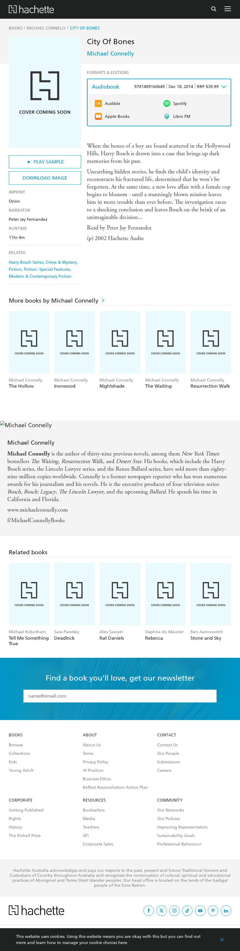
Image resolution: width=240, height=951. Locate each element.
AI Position (93, 771)
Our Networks (170, 810)
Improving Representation (182, 827)
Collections (19, 754)
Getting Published (26, 810)
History (15, 827)
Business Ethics (97, 779)
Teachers (91, 827)
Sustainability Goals (176, 836)
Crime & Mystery (61, 262)
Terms (88, 754)
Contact (166, 735)
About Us (92, 745)
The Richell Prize (25, 836)
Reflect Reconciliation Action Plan (115, 788)
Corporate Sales (98, 844)
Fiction (15, 269)
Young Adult (21, 771)
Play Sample (49, 162)
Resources (94, 800)
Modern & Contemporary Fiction (40, 276)
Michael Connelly (110, 53)
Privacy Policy (95, 762)
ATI (86, 836)
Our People (168, 754)
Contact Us (167, 745)
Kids (13, 762)
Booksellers (93, 810)
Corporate (20, 800)
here (122, 942)
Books (16, 735)
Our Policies (168, 819)
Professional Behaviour (179, 844)
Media (89, 819)
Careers (164, 771)
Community (170, 800)
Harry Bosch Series (26, 262)
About (90, 735)
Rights (15, 819)
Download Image (45, 178)
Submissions (168, 762)
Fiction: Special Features (47, 269)
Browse (16, 745)
